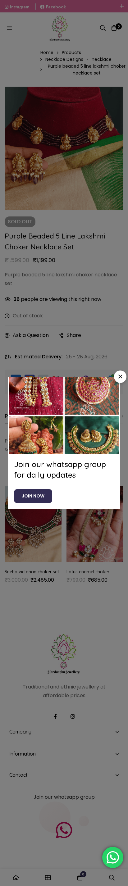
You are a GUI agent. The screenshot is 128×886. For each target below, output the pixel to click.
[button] (120, 376)
